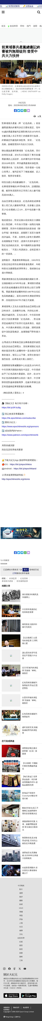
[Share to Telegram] (22, 110)
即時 (22, 26)
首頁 (3, 26)
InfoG (21, 908)
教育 (21, 949)
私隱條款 (7, 1009)
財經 (21, 904)
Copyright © (8, 1012)
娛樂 (21, 953)
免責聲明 (26, 1007)
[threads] (14, 968)
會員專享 (14, 26)
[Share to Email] (28, 110)
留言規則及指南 (4, 563)
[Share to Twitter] (18, 110)
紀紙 (21, 942)
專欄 (21, 912)
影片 (21, 889)
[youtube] (25, 968)
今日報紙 (21, 885)
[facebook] (9, 968)
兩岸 (21, 897)
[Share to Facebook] (15, 110)
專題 (21, 915)
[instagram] (4, 968)
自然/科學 (21, 938)
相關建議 (7, 1007)
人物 (21, 923)
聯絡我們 (16, 1007)
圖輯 (21, 957)
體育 (21, 945)
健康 (21, 930)
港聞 (35, 26)
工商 (21, 960)
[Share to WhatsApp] (25, 110)
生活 (21, 927)
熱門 (29, 26)
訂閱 (14, 573)
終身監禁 (13, 578)
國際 (21, 900)
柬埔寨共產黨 (7, 581)
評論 (21, 919)
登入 (26, 570)
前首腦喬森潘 (22, 581)
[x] (19, 968)
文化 (21, 934)
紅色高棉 (24, 578)
